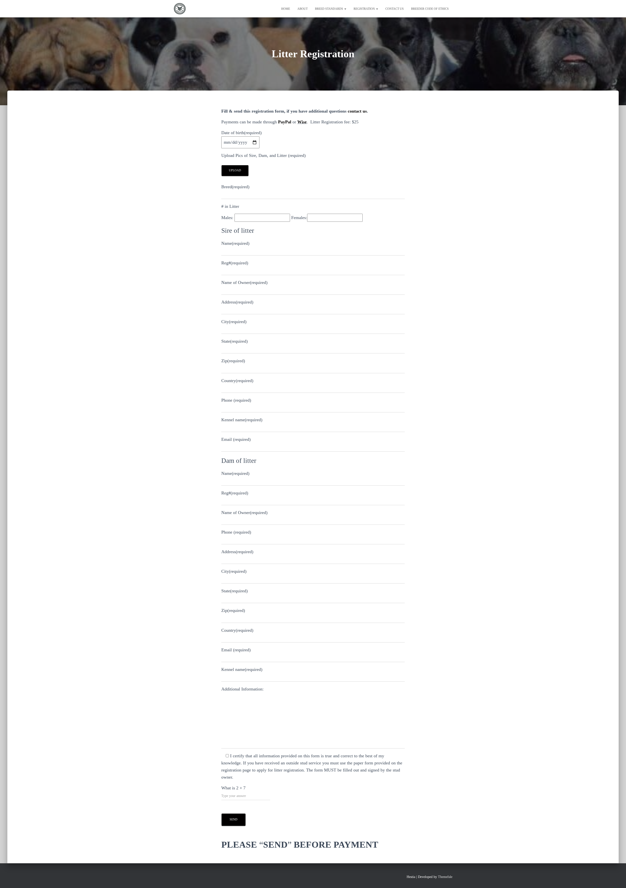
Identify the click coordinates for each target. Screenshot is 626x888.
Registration (365, 9)
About (302, 9)
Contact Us (394, 9)
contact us (357, 111)
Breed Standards (329, 9)
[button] (345, 9)
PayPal (284, 121)
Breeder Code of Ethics (430, 9)
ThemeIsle (445, 877)
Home (285, 9)
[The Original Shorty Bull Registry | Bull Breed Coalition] (180, 9)
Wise (302, 121)
